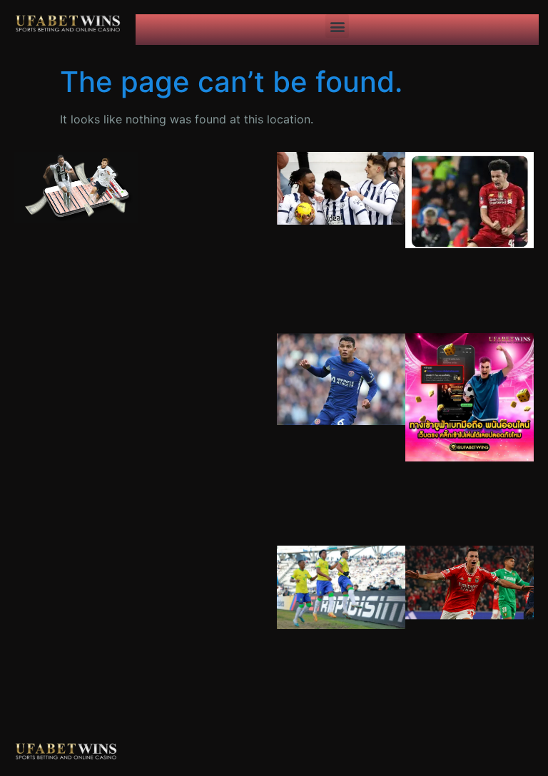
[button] (337, 26)
